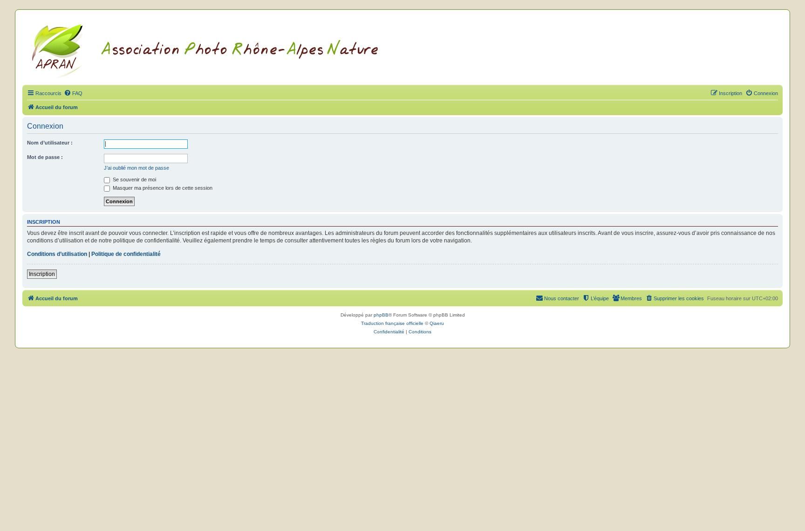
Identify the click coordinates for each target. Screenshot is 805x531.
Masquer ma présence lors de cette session (161, 188)
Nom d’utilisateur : (50, 142)
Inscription (42, 274)
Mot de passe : (45, 157)
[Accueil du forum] (216, 50)
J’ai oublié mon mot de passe (136, 168)
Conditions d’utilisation (57, 254)
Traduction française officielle (392, 323)
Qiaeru (437, 323)
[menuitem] (73, 93)
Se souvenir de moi (133, 179)
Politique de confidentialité (126, 254)
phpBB (381, 314)
